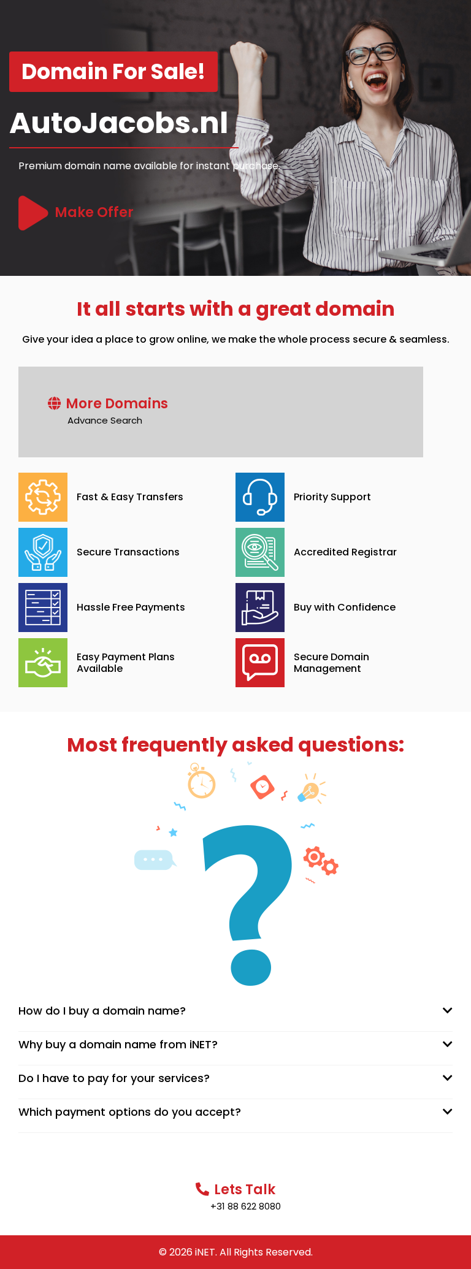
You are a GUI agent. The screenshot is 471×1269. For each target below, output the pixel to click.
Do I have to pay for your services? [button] (114, 1078)
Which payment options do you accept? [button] (129, 1111)
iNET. (206, 1252)
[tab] (235, 1011)
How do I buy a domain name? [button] (102, 1010)
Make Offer (94, 212)
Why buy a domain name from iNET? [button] (118, 1044)
